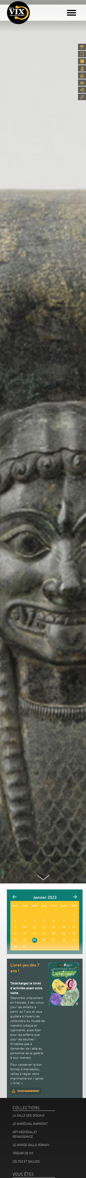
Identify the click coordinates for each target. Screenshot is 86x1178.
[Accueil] (18, 12)
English (82, 47)
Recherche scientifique (82, 68)
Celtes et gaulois (26, 1161)
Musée (82, 54)
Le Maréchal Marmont (30, 1124)
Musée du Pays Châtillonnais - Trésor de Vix (33, 10)
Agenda (82, 61)
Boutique (82, 82)
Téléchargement (28, 1091)
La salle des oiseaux (28, 1115)
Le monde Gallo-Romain (31, 1145)
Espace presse (82, 75)
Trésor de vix (23, 1153)
